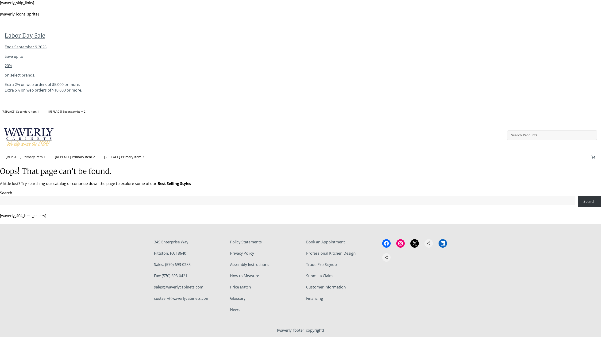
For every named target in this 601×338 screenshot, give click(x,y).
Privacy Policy (242, 253)
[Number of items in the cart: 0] (593, 157)
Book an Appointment (325, 242)
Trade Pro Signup (321, 264)
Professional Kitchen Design (331, 253)
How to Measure (244, 275)
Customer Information (326, 287)
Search (6, 193)
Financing (314, 298)
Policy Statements (246, 242)
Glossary (238, 298)
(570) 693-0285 (178, 264)
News (235, 309)
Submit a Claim (319, 275)
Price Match (240, 287)
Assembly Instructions (249, 264)
